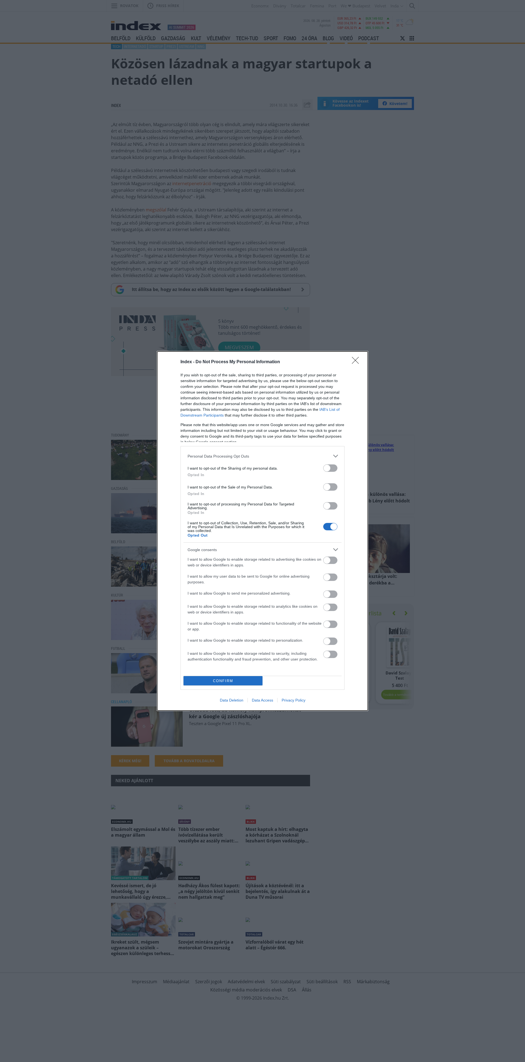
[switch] (330, 468)
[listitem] (262, 456)
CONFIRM (223, 681)
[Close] (357, 362)
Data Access (262, 700)
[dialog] (262, 531)
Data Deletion (231, 700)
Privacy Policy (293, 700)
